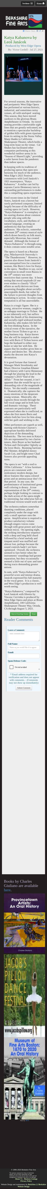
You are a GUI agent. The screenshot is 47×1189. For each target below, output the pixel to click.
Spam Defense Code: (17, 661)
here (7, 890)
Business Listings (30, 1179)
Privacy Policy (26, 1181)
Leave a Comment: (16, 630)
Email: (11, 652)
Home (39, 3)
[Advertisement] (23, 784)
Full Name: (13, 644)
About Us (18, 1179)
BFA (27, 1120)
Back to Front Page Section (19, 614)
